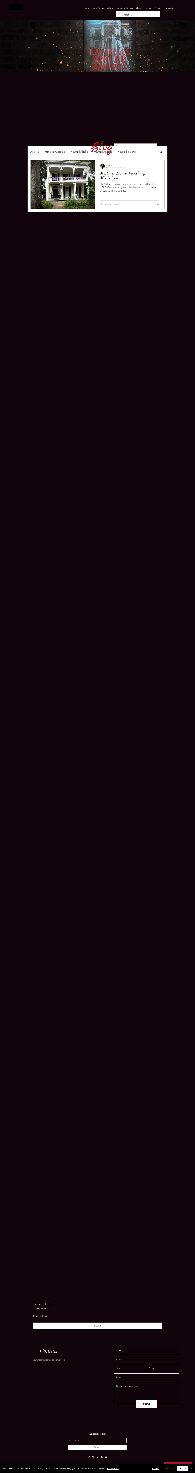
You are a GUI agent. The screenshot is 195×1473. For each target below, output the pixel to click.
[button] (161, 152)
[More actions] (159, 166)
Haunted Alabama (55, 151)
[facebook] (89, 1457)
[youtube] (106, 1457)
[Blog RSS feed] (32, 25)
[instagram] (93, 1457)
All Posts (34, 151)
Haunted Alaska (79, 151)
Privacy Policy (113, 1468)
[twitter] (97, 1457)
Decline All (168, 1468)
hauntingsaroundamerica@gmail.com (49, 1359)
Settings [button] (155, 1468)
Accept (183, 1468)
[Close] (191, 1468)
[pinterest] (101, 1457)
